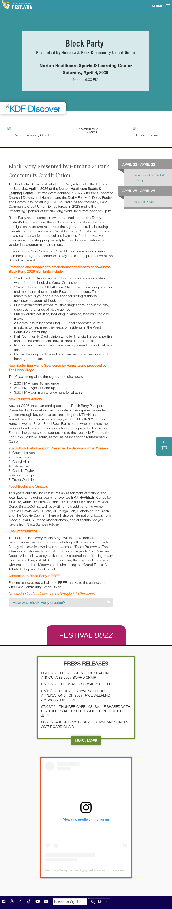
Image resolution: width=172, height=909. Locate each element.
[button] (164, 446)
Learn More (86, 740)
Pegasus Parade (144, 201)
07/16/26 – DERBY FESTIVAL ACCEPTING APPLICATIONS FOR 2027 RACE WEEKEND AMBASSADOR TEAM (75, 695)
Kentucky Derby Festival (17, 4)
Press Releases (86, 663)
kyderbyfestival (94, 870)
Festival (86, 635)
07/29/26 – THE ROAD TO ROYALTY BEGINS (76, 684)
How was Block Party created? (39, 602)
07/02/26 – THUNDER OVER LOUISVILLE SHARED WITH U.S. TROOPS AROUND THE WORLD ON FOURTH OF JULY (85, 710)
